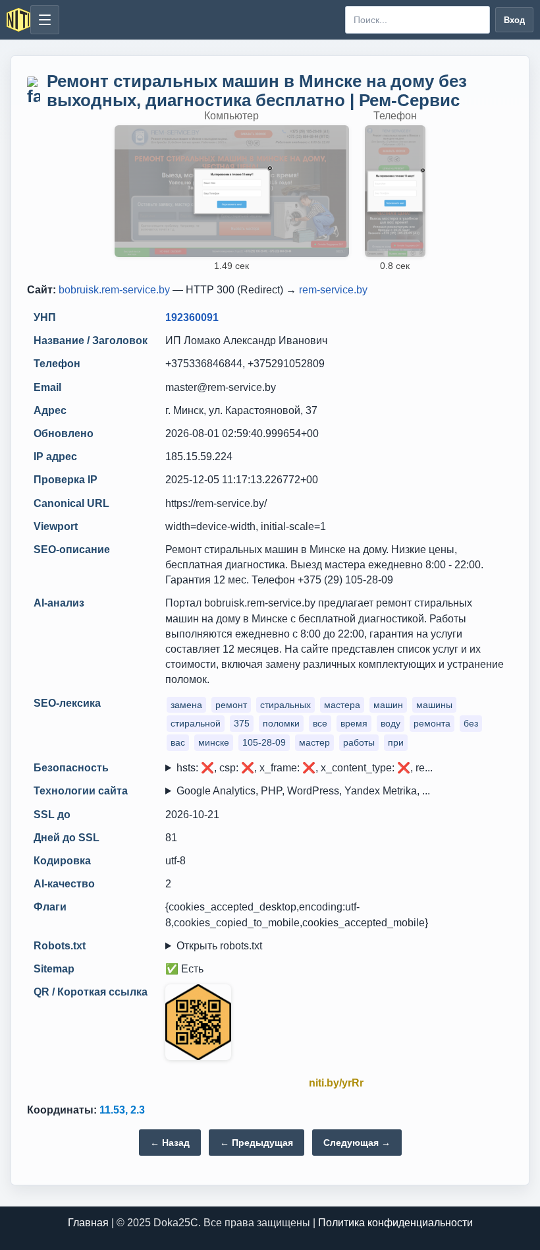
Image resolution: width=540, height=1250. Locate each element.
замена (186, 704)
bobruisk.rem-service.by (114, 289)
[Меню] (44, 19)
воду (390, 723)
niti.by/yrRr (336, 1082)
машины (434, 704)
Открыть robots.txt (219, 945)
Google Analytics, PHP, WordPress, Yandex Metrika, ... (303, 790)
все (320, 723)
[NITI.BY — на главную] (18, 20)
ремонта (432, 723)
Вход (514, 20)
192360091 (192, 317)
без (471, 723)
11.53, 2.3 (122, 1110)
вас (178, 742)
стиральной (196, 723)
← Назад (170, 1142)
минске (213, 742)
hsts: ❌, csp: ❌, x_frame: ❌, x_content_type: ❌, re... (304, 767)
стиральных (285, 704)
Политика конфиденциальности (395, 1222)
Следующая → (357, 1142)
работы (359, 742)
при (396, 742)
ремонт (231, 704)
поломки (281, 723)
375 (242, 723)
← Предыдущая (256, 1142)
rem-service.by (333, 289)
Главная (88, 1222)
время (353, 723)
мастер (314, 742)
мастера (342, 704)
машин (388, 704)
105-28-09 (264, 742)
